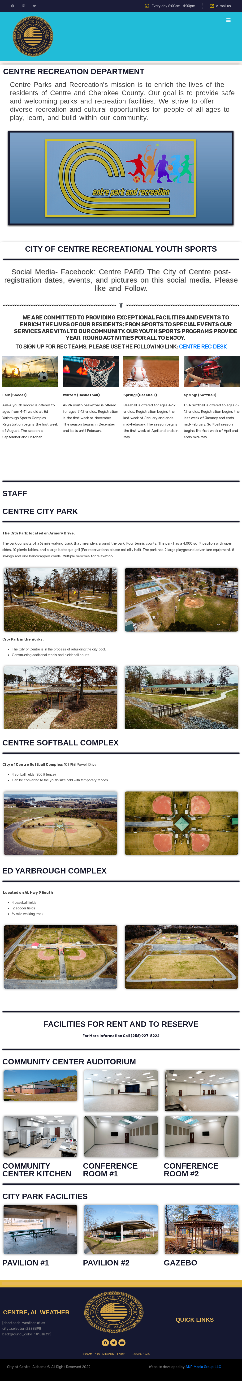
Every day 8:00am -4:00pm (173, 6)
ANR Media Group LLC (203, 1367)
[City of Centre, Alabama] (33, 36)
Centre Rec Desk (203, 346)
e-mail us (223, 6)
